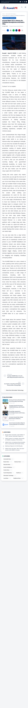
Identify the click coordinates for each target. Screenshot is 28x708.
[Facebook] (20, 1)
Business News (19, 461)
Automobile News (9, 459)
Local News (7, 478)
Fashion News (8, 470)
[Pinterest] (19, 30)
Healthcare (19, 472)
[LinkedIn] (26, 1)
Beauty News (8, 461)
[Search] (22, 7)
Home (3, 13)
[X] (22, 1)
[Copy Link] (22, 30)
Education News (8, 464)
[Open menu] (25, 7)
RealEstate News (18, 478)
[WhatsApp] (13, 30)
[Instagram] (24, 1)
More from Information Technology (14, 390)
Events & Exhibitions (9, 467)
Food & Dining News (9, 472)
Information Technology (11, 13)
